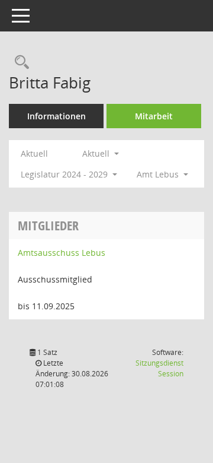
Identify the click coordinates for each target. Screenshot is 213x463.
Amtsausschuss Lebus (61, 252)
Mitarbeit (154, 116)
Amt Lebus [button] (159, 174)
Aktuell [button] (97, 153)
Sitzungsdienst (159, 368)
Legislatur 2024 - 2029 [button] (65, 174)
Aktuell (34, 153)
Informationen (56, 116)
